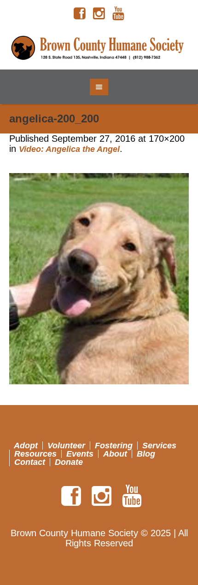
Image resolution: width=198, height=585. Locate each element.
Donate (69, 462)
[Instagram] (99, 14)
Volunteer (66, 445)
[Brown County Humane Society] (99, 48)
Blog (146, 454)
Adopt (26, 445)
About (115, 454)
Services (159, 445)
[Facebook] (80, 14)
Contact (29, 462)
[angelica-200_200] (99, 278)
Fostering (114, 445)
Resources (35, 454)
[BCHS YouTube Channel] (118, 14)
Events (79, 454)
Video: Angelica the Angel (69, 149)
